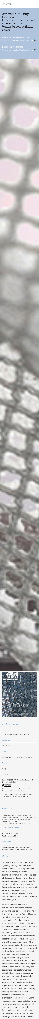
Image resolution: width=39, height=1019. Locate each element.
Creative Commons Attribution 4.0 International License (19, 790)
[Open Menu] (4, 4)
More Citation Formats (11, 828)
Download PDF (13, 724)
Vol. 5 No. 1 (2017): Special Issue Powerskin (17, 757)
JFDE (9, 4)
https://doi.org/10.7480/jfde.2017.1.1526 (16, 734)
